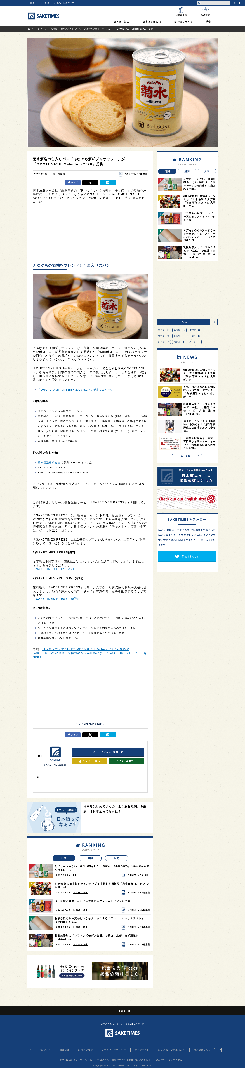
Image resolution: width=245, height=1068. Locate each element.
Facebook (239, 3)
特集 (208, 21)
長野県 (179, 335)
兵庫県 (179, 330)
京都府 (195, 330)
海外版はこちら (202, 1049)
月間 (116, 858)
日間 (64, 858)
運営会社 (64, 1049)
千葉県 (194, 335)
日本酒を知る (121, 21)
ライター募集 (142, 1049)
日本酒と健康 (80, 910)
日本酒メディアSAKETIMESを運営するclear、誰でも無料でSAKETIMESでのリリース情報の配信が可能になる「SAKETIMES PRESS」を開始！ (90, 653)
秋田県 (194, 341)
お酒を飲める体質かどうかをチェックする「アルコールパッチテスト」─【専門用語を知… (100, 920)
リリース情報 (58, 174)
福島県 (179, 341)
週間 (90, 858)
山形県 (163, 341)
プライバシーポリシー (114, 1049)
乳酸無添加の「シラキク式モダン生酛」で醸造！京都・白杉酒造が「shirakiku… (97, 937)
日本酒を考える (183, 21)
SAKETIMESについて (38, 1049)
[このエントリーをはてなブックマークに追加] (108, 182)
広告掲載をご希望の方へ (171, 1049)
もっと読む (187, 456)
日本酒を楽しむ (151, 21)
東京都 (163, 335)
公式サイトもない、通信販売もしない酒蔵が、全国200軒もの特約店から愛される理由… (102, 868)
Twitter (234, 3)
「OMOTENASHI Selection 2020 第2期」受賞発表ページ (75, 389)
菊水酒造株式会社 (49, 462)
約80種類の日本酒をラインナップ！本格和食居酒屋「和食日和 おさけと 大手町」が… (102, 885)
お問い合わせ (85, 1049)
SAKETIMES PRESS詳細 (55, 569)
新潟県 (163, 330)
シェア (74, 182)
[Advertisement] (90, 234)
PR (75, 875)
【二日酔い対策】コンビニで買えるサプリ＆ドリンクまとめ (92, 900)
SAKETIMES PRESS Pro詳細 (58, 598)
